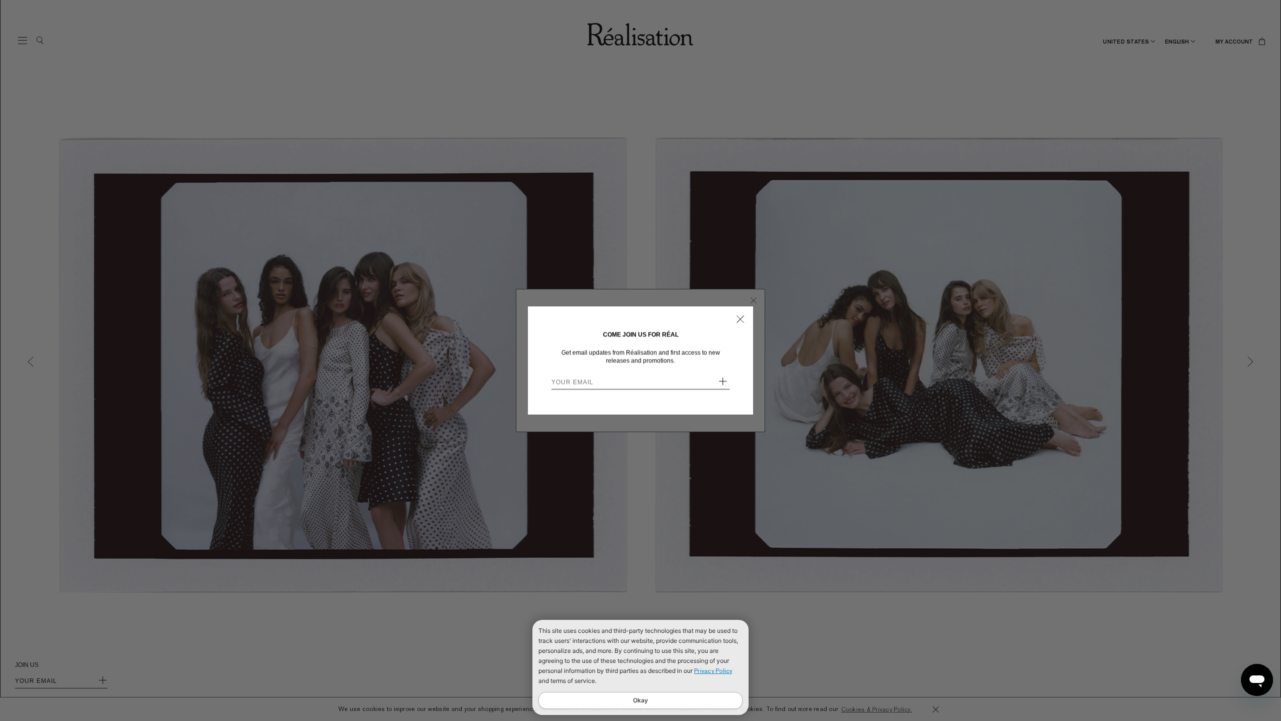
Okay (640, 700)
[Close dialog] (740, 319)
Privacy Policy (713, 670)
